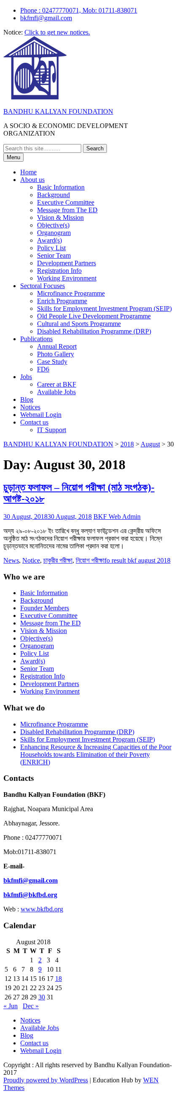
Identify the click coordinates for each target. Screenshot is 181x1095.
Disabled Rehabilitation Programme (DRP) (94, 331)
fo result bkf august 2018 (137, 560)
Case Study (52, 361)
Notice (31, 560)
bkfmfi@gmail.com (46, 17)
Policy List (51, 247)
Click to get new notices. (57, 32)
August (150, 444)
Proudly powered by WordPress (45, 1080)
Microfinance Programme (71, 293)
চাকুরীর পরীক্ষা (57, 560)
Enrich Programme (62, 300)
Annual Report (57, 346)
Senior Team (54, 255)
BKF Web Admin (117, 516)
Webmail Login (40, 414)
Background (53, 194)
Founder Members (44, 608)
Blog (26, 399)
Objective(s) (53, 225)
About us (32, 179)
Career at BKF (56, 384)
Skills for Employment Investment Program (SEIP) (104, 308)
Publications (36, 338)
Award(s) (49, 240)
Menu (13, 157)
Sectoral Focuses (42, 285)
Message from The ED (67, 210)
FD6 (43, 369)
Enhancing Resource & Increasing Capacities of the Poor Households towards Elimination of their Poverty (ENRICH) (95, 754)
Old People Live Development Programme (94, 316)
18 (58, 978)
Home (28, 172)
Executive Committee (65, 202)
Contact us (34, 422)
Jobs (26, 376)
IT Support (51, 429)
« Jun (10, 1006)
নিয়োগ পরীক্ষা (90, 560)
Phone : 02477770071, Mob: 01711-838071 (78, 10)
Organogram (54, 232)
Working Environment (66, 278)
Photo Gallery (55, 354)
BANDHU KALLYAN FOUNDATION (58, 111)
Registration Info (59, 270)
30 (41, 997)
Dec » (31, 1006)
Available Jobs (56, 391)
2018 (127, 444)
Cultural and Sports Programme (79, 323)
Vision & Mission (60, 217)
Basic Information (61, 187)
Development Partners (66, 263)
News (11, 560)
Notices (30, 407)
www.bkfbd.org (42, 909)
